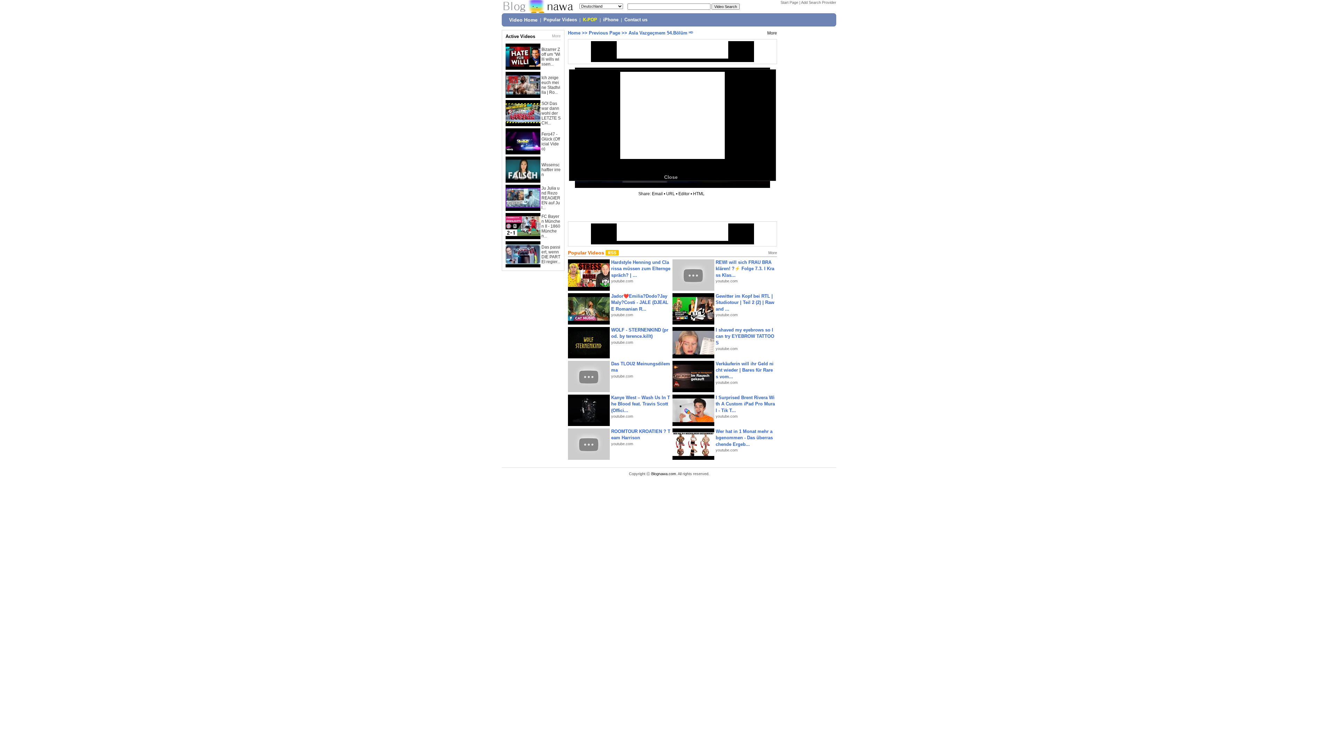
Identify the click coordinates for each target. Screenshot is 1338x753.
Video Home (523, 20)
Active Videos (520, 36)
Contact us (635, 19)
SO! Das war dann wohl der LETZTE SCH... (551, 113)
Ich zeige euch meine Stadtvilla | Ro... (550, 85)
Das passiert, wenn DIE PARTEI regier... (550, 254)
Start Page (789, 2)
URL (670, 193)
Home (574, 33)
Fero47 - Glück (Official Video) (550, 141)
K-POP (590, 19)
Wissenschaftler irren (551, 169)
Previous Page (604, 33)
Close (671, 177)
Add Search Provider (818, 2)
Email (657, 193)
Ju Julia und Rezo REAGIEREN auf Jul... (550, 198)
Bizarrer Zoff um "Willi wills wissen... (550, 57)
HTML (699, 193)
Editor (684, 193)
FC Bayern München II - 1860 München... (550, 226)
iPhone (610, 19)
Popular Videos (560, 19)
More (556, 36)
